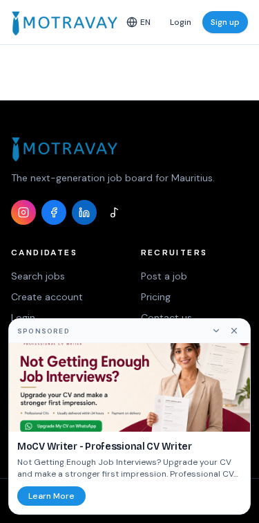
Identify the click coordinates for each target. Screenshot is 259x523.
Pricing (156, 297)
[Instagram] (23, 212)
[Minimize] (216, 330)
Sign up (225, 22)
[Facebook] (53, 212)
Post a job (164, 276)
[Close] (234, 330)
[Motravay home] (64, 22)
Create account (47, 297)
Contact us (166, 317)
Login (180, 22)
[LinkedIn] (84, 212)
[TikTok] (114, 212)
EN (145, 22)
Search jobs (38, 276)
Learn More (51, 496)
